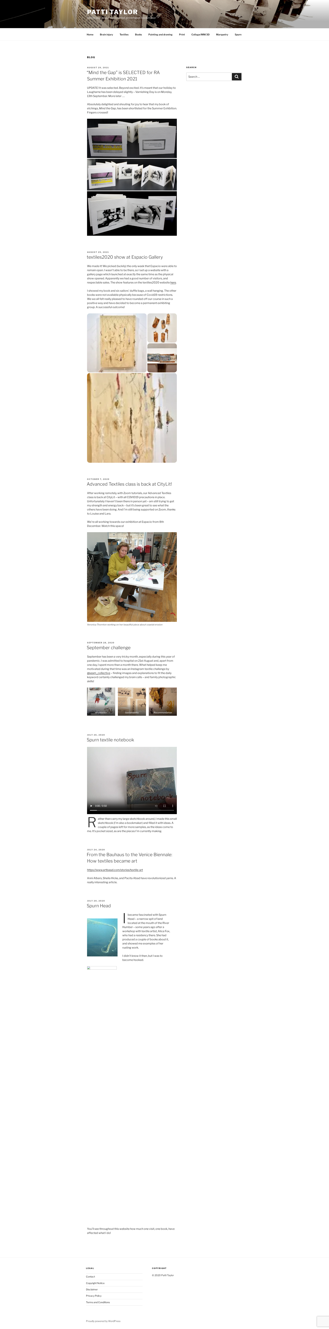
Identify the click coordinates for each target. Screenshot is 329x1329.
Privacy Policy (93, 1295)
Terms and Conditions (98, 1302)
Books (138, 34)
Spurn (238, 34)
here (173, 282)
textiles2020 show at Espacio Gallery (125, 257)
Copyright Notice (95, 1283)
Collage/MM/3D (200, 34)
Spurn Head (99, 905)
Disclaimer (92, 1289)
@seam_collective (98, 673)
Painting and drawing (160, 34)
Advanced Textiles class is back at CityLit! (129, 484)
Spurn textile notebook (110, 739)
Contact (90, 1276)
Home (90, 34)
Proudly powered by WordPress (103, 1321)
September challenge (109, 647)
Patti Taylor (112, 12)
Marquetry (222, 34)
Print (182, 34)
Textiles (124, 34)
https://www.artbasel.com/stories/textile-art (115, 870)
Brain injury (106, 34)
